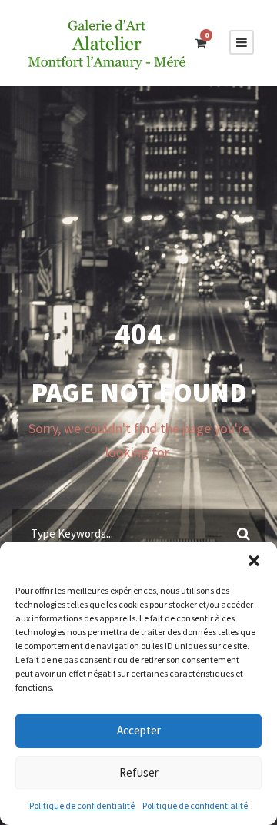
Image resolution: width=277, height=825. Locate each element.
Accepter (139, 730)
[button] (254, 560)
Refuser (139, 772)
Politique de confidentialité (82, 805)
